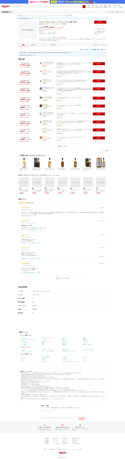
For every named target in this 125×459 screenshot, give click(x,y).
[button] (93, 6)
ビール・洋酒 (27, 15)
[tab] (23, 45)
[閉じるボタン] (107, 18)
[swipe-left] (18, 164)
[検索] (84, 6)
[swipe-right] (106, 164)
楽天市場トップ (20, 15)
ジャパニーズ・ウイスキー (42, 15)
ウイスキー (34, 15)
